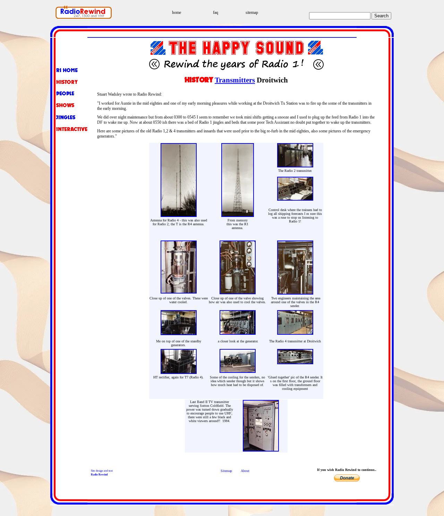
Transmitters (235, 80)
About (245, 471)
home (176, 12)
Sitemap (226, 471)
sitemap (252, 12)
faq (215, 12)
